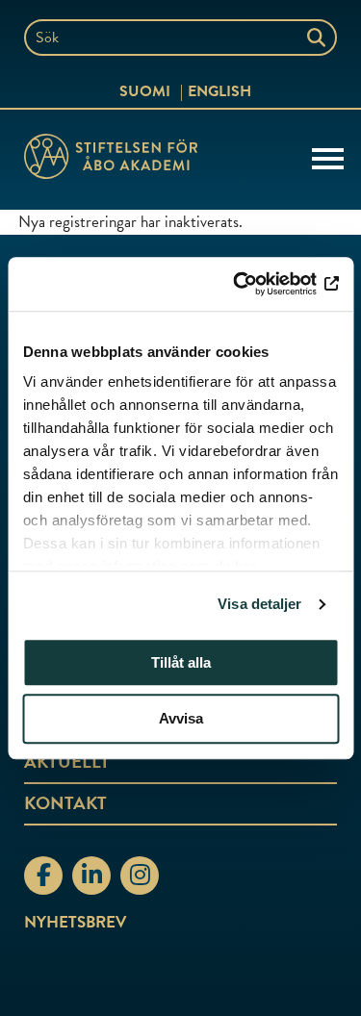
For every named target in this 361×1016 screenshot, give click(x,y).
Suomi (144, 91)
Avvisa (181, 719)
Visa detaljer (259, 604)
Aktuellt (67, 761)
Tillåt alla (181, 662)
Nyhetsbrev (75, 922)
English (219, 91)
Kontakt (65, 803)
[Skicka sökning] (318, 38)
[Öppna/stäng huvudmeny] (328, 156)
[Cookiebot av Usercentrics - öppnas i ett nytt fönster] (257, 283)
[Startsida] (110, 160)
